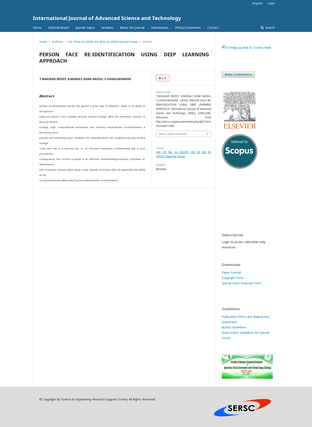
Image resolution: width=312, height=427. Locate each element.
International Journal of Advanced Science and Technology (107, 17)
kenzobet (228, 184)
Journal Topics (85, 27)
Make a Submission (238, 74)
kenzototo (229, 201)
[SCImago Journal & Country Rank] (246, 47)
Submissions (159, 27)
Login (271, 3)
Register (257, 3)
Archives (107, 27)
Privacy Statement (188, 27)
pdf (161, 78)
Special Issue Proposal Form (241, 283)
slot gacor (229, 217)
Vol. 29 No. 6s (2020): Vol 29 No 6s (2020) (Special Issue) (103, 42)
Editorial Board (58, 27)
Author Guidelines (234, 327)
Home (37, 27)
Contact (213, 27)
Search (270, 27)
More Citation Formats (173, 134)
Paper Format (231, 272)
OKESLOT (228, 193)
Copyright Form (232, 278)
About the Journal (132, 27)
